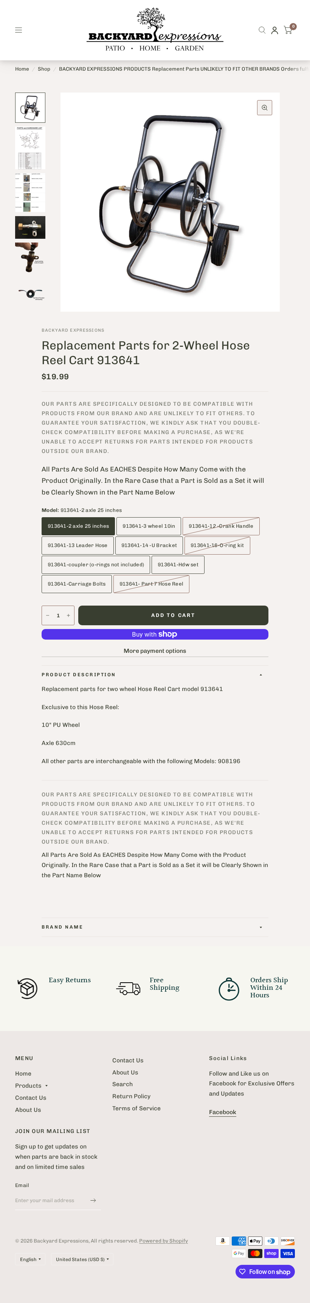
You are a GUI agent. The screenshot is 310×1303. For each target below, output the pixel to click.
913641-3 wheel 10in (148, 526)
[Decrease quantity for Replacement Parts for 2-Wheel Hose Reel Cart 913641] (47, 615)
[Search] (262, 30)
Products (28, 1085)
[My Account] (274, 30)
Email (22, 1185)
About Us (28, 1109)
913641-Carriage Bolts (77, 584)
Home (22, 69)
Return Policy (131, 1096)
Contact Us (30, 1097)
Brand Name (62, 927)
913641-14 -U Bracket (149, 545)
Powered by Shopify (163, 1241)
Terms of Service (136, 1108)
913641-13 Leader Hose (78, 545)
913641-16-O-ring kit (217, 545)
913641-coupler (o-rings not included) (96, 564)
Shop (44, 69)
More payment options (155, 650)
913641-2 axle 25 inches (78, 526)
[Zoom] (264, 107)
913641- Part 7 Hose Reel (151, 584)
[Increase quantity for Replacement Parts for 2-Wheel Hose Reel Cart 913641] (68, 615)
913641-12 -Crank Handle (221, 526)
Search (122, 1084)
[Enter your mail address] (93, 1200)
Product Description (79, 674)
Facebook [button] (222, 1112)
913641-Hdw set (178, 564)
